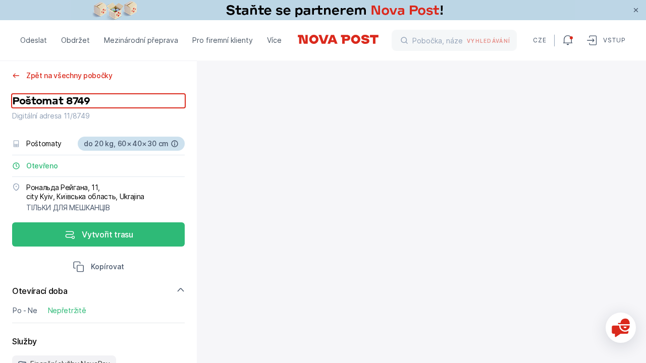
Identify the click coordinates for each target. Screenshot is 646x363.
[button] (98, 268)
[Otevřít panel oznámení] (568, 40)
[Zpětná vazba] (621, 328)
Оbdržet (75, 40)
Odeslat (33, 40)
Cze (539, 40)
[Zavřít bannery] (636, 10)
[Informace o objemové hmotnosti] (175, 144)
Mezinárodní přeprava (141, 40)
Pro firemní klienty (222, 40)
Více (274, 40)
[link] (323, 10)
